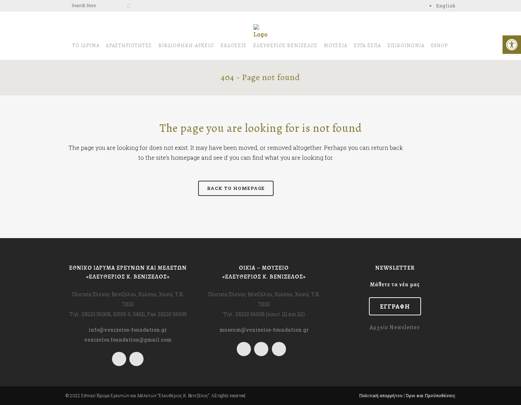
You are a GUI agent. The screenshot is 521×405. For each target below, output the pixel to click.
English (445, 5)
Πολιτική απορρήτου (381, 395)
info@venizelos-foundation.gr (128, 329)
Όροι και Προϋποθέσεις (430, 395)
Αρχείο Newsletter (395, 327)
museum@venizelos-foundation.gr (264, 329)
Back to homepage (236, 188)
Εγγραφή (395, 306)
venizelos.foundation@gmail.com (128, 339)
